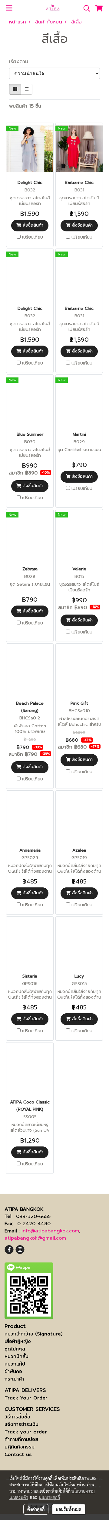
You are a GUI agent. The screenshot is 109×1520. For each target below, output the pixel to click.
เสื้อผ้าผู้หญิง (18, 1341)
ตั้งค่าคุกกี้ (36, 1509)
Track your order (26, 1432)
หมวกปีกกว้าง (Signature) (34, 1334)
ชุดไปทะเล (15, 1349)
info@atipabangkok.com (50, 1231)
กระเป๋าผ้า (14, 1379)
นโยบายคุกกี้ (49, 1497)
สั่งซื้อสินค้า (32, 225)
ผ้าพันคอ (13, 1371)
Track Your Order (26, 1398)
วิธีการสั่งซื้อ (17, 1417)
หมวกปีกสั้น (16, 1356)
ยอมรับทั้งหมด (68, 1509)
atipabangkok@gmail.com (35, 1238)
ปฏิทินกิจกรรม (20, 1447)
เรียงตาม (21, 61)
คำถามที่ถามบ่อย (21, 1439)
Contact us (18, 1454)
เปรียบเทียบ (32, 237)
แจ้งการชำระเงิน (21, 1424)
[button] (85, 8)
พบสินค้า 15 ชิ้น (25, 106)
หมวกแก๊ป (15, 1364)
